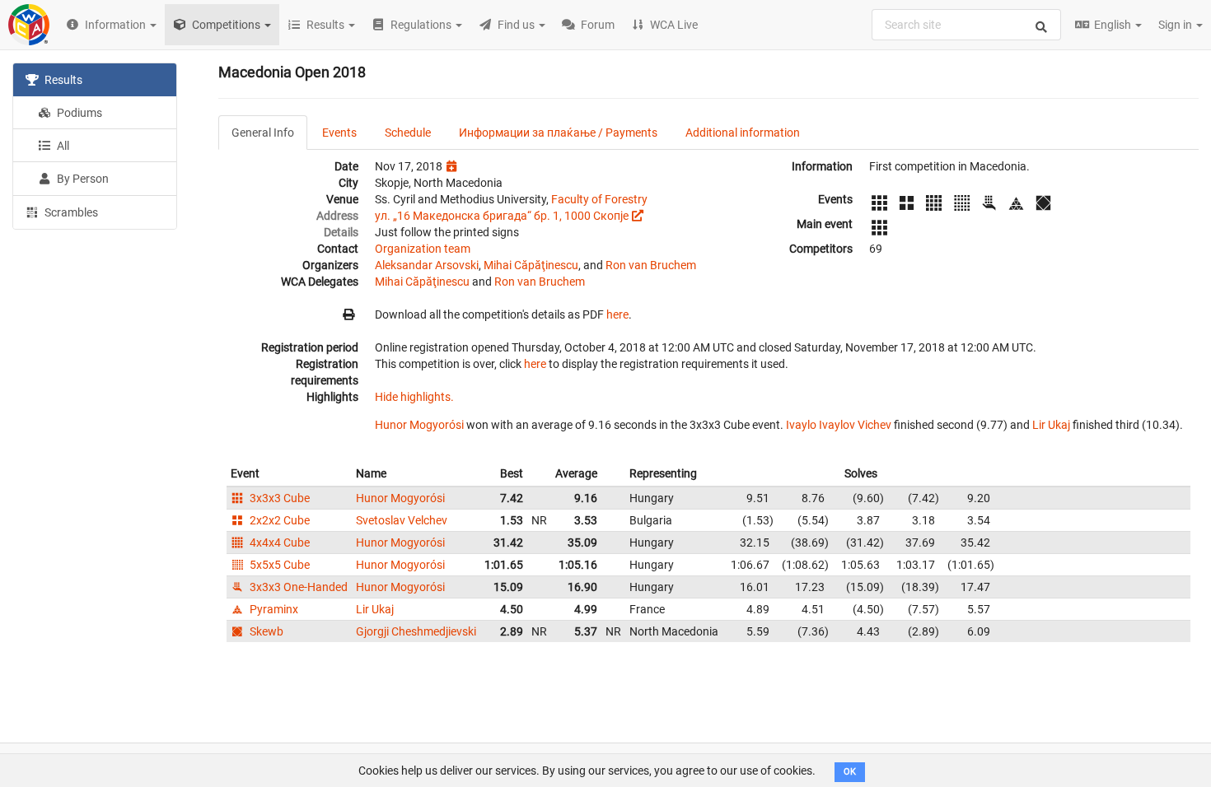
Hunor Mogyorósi (419, 424)
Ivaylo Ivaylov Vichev (838, 424)
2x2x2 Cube (278, 520)
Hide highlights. (414, 396)
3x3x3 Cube (278, 498)
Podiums (78, 112)
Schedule (408, 132)
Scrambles (70, 212)
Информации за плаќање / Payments (558, 132)
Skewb (265, 631)
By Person (81, 178)
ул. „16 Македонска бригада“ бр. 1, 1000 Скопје (502, 215)
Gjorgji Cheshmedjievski (416, 631)
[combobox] (966, 24)
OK (850, 771)
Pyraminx (272, 609)
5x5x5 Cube (278, 564)
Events (339, 132)
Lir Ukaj (1051, 424)
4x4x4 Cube (278, 542)
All (61, 145)
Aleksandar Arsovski (427, 265)
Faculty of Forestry (599, 199)
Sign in (1176, 24)
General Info (262, 132)
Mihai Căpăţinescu (531, 265)
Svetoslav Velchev (401, 520)
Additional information (742, 132)
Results (62, 79)
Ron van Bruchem (651, 265)
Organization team (422, 248)
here (617, 314)
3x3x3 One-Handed (297, 587)
